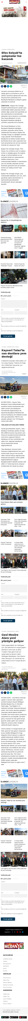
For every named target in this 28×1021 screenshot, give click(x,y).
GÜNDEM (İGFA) (22, 63)
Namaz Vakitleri (7, 982)
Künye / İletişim (7, 1003)
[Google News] (24, 87)
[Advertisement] (14, 33)
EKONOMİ (6, 966)
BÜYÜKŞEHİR (7, 963)
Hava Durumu (7, 977)
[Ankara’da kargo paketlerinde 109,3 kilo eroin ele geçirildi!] (7, 230)
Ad (2, 310)
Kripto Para (6, 980)
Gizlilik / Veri (6, 996)
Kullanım (5, 1001)
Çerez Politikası (7, 999)
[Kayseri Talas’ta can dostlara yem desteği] (14, 791)
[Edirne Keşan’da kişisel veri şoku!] (20, 256)
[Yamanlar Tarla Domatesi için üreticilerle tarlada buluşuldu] (7, 512)
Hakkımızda (6, 994)
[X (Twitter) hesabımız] (14, 932)
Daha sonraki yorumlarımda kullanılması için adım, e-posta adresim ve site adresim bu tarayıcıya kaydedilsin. (12, 320)
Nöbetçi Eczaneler (8, 985)
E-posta (17, 310)
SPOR (4, 968)
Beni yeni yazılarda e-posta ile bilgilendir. (12, 330)
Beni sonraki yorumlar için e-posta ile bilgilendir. (14, 326)
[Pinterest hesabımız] (20, 932)
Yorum (3, 299)
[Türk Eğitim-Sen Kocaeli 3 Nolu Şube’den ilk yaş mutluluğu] (14, 561)
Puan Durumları (7, 987)
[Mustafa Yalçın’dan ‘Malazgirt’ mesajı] (7, 256)
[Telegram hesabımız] (22, 932)
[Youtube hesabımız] (17, 932)
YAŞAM (24, 373)
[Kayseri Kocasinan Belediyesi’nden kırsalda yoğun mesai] (14, 276)
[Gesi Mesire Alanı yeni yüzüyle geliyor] (14, 492)
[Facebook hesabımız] (12, 932)
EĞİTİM (5, 971)
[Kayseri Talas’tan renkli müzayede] (7, 535)
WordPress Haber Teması (11, 1012)
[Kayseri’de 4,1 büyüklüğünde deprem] (14, 210)
